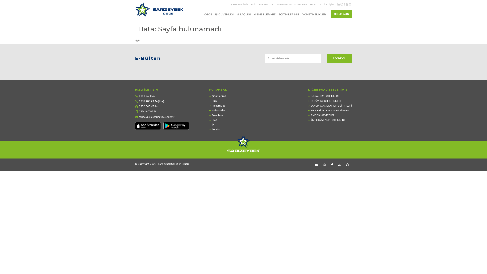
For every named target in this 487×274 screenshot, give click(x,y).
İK (320, 4)
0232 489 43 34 (148, 101)
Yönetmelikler (314, 14)
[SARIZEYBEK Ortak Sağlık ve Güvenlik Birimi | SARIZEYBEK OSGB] (160, 11)
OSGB (208, 14)
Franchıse (300, 4)
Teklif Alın (341, 14)
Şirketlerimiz (239, 4)
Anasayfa (331, 36)
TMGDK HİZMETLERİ (323, 115)
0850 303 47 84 (148, 106)
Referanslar (284, 4)
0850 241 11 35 (147, 96)
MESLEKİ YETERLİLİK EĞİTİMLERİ (330, 110)
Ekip (253, 4)
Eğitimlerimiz (289, 14)
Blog (313, 4)
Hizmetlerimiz (265, 14)
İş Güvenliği (224, 14)
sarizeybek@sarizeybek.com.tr (156, 116)
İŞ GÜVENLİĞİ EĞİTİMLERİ (326, 101)
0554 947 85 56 (147, 111)
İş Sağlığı (243, 14)
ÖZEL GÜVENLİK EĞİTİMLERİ (328, 120)
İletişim (329, 4)
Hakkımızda (266, 4)
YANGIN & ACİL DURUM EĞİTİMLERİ (331, 105)
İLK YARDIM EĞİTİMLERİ (325, 96)
